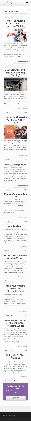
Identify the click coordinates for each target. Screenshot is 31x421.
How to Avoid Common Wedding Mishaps (15, 256)
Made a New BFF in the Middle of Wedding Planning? (16, 73)
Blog (8, 414)
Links (13, 415)
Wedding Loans (15, 226)
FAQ (4, 415)
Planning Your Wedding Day (15, 195)
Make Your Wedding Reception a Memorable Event (15, 288)
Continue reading (22, 61)
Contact (8, 415)
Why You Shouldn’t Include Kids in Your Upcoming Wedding (15, 23)
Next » (14, 380)
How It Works (20, 414)
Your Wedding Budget (15, 164)
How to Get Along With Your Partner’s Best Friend (15, 120)
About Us (13, 414)
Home (4, 414)
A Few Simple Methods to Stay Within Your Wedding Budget (15, 323)
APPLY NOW (16, 398)
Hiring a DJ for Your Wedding (15, 356)
